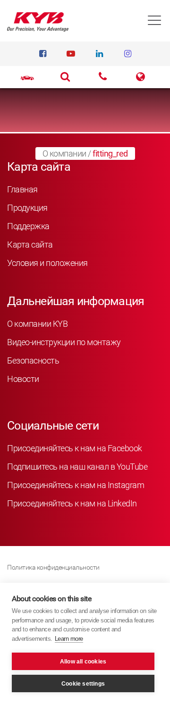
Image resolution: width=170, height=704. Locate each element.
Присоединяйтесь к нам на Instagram (75, 485)
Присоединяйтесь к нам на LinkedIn (72, 503)
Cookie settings (83, 683)
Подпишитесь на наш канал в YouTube (77, 467)
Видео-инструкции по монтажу (64, 342)
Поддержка (28, 226)
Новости (23, 379)
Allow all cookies (83, 661)
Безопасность (33, 360)
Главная (22, 189)
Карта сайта (30, 244)
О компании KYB (37, 324)
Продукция (27, 208)
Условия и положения (47, 263)
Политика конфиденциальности (53, 567)
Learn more (69, 638)
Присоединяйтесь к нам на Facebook (74, 448)
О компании (64, 153)
